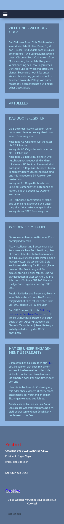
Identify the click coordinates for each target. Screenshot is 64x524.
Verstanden (14, 513)
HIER (50, 363)
